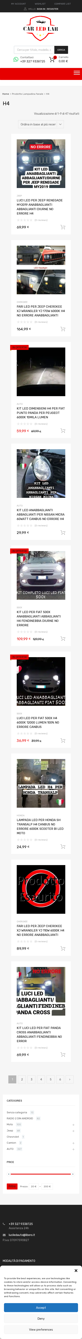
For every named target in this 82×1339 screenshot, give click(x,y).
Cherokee (22, 302)
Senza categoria (17, 1112)
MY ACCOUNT (18, 3)
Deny (41, 1318)
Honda (20, 815)
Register (52, 9)
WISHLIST (40, 3)
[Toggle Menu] (77, 74)
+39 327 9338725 (30, 61)
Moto (10, 1124)
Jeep (19, 196)
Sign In (41, 9)
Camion (11, 1142)
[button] (76, 1271)
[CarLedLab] (41, 40)
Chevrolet (13, 1136)
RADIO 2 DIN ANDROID (20, 1118)
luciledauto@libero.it (22, 1235)
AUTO (20, 404)
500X (19, 607)
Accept (41, 1307)
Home (5, 94)
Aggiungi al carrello (63, 227)
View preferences (41, 1329)
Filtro (12, 1186)
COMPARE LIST (62, 3)
